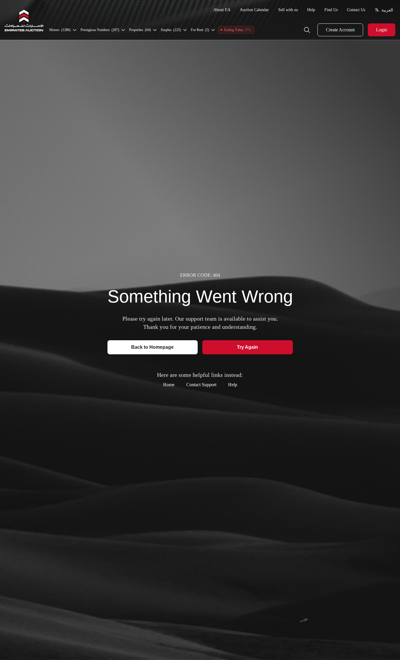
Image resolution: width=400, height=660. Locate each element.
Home (169, 384)
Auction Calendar (254, 10)
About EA (221, 10)
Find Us (331, 10)
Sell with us (288, 10)
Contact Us (356, 10)
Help (311, 10)
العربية (387, 10)
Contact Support (201, 384)
